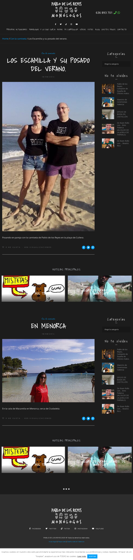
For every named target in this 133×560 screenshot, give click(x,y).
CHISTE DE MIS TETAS (34, 293)
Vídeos (83, 29)
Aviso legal (53, 542)
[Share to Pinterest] (93, 247)
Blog (97, 29)
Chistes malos (109, 29)
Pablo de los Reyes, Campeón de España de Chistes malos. (123, 89)
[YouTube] (77, 24)
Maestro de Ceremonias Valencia (122, 101)
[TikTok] (66, 24)
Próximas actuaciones (16, 29)
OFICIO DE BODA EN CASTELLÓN (122, 114)
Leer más (81, 556)
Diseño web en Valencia (75, 542)
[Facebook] (55, 24)
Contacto (122, 29)
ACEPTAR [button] (92, 556)
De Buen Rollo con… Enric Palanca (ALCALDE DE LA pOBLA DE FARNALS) (123, 129)
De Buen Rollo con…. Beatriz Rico (123, 143)
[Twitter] (61, 24)
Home (5, 38)
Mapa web (62, 542)
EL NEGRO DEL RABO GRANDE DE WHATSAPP (101, 292)
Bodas (60, 29)
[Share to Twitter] (88, 247)
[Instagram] (71, 24)
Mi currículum (71, 29)
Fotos (90, 29)
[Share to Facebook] (83, 247)
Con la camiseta (18, 38)
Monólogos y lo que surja (42, 29)
